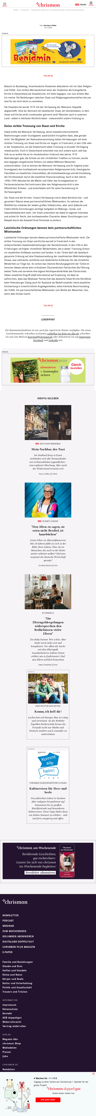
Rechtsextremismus (50, 444)
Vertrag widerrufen (14, 1026)
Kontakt (7, 1013)
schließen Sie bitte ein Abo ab (63, 333)
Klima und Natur (12, 974)
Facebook (38, 340)
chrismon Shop (11, 1043)
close (93, 1073)
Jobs (5, 1056)
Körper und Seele (12, 979)
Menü (4, 6)
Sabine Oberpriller (44, 665)
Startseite (16, 10)
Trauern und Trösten (14, 991)
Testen (80, 5)
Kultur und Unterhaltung (17, 983)
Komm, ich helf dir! (48, 712)
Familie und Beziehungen (17, 962)
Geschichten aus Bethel (48, 706)
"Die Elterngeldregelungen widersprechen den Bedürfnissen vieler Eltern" (48, 626)
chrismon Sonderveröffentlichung (48, 783)
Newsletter (10, 915)
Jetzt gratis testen (48, 1100)
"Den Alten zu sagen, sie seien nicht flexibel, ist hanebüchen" (48, 531)
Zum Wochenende (14, 931)
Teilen (47, 76)
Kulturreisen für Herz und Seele (48, 791)
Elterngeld (48, 613)
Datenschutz (10, 1009)
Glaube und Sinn (12, 966)
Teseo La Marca (44, 474)
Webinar (8, 925)
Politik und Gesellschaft (17, 987)
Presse (6, 1052)
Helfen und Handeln (14, 970)
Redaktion (8, 1069)
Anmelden (91, 4)
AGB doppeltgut (12, 1017)
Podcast (8, 920)
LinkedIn (53, 340)
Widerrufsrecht (11, 1021)
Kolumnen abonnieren (18, 936)
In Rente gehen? (50, 521)
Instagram (84, 337)
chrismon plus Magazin (18, 947)
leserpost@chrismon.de (40, 337)
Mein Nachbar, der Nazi (48, 449)
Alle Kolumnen (25, 10)
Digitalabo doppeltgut (18, 941)
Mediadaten (9, 1047)
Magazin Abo (10, 1039)
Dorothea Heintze (45, 565)
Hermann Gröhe (50, 25)
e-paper (7, 952)
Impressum (9, 1004)
